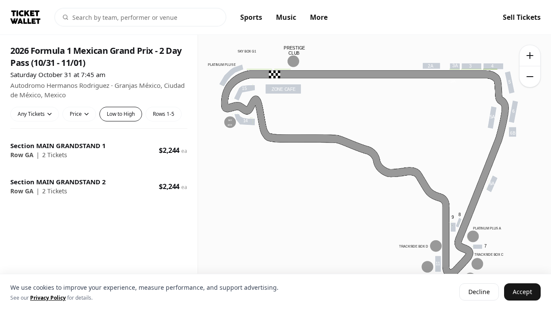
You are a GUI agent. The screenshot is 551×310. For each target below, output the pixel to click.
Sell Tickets (522, 17)
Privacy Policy (48, 297)
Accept (522, 292)
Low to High (121, 114)
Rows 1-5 (163, 114)
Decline (479, 292)
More (319, 17)
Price (76, 114)
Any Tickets (31, 114)
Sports (251, 17)
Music (286, 17)
